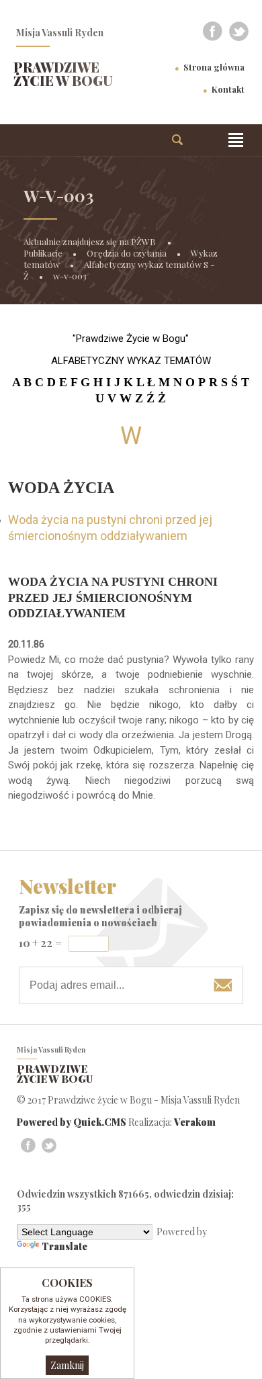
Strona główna (214, 67)
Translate (64, 1246)
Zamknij (67, 1365)
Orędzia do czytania (127, 253)
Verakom (195, 1122)
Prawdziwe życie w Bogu (63, 73)
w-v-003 (70, 275)
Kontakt (228, 89)
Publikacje (43, 253)
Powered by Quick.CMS (71, 1122)
